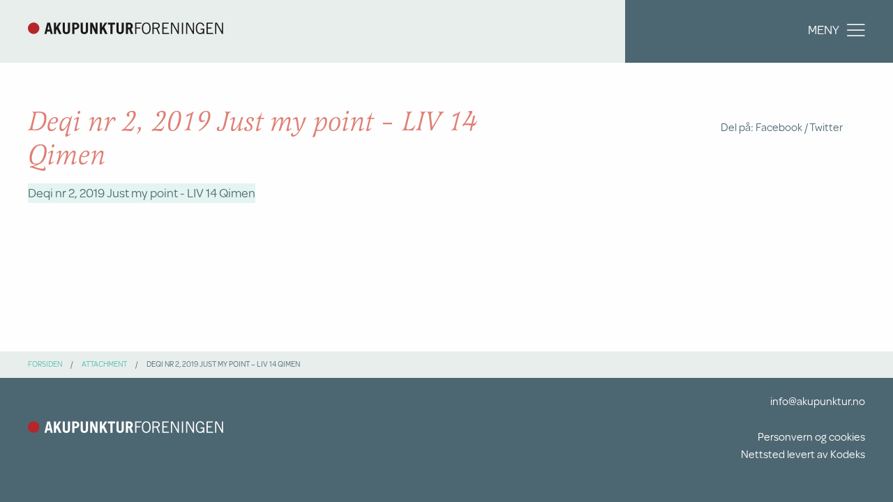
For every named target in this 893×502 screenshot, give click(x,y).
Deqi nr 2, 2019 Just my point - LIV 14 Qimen (141, 192)
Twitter (826, 127)
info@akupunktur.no (817, 401)
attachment (104, 364)
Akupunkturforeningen (125, 28)
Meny (823, 29)
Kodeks (847, 454)
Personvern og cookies (811, 436)
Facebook (779, 127)
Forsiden (45, 364)
